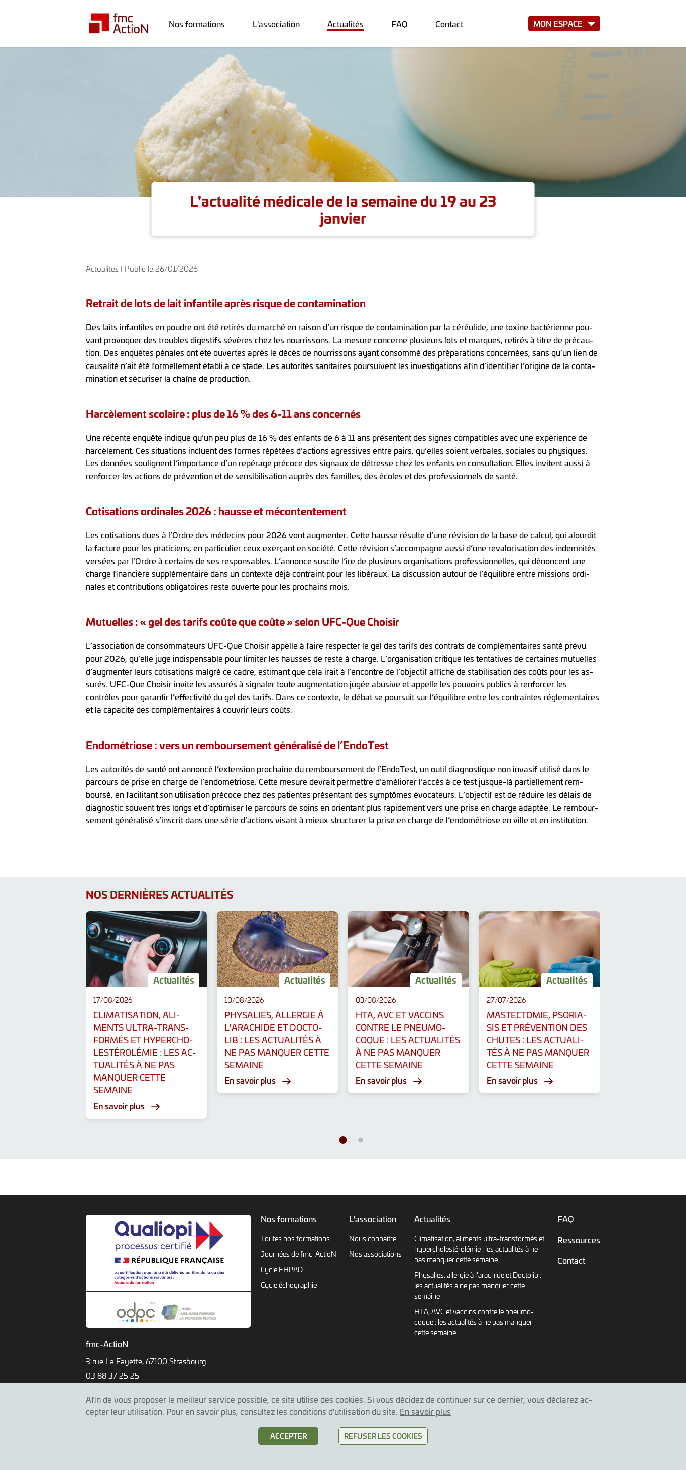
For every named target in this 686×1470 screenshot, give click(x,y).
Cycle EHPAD (282, 1269)
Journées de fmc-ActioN (298, 1254)
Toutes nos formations (295, 1238)
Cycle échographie (289, 1285)
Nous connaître (372, 1238)
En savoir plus (119, 1105)
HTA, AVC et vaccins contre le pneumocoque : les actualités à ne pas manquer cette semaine (408, 1040)
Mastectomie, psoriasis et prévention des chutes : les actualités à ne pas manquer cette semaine (538, 1040)
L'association (276, 23)
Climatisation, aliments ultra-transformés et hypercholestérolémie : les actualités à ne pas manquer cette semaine (144, 1052)
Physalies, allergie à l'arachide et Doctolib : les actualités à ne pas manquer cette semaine (276, 1040)
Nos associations (375, 1254)
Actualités (345, 23)
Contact (449, 23)
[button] (343, 1140)
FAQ (399, 23)
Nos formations (197, 23)
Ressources (578, 1240)
